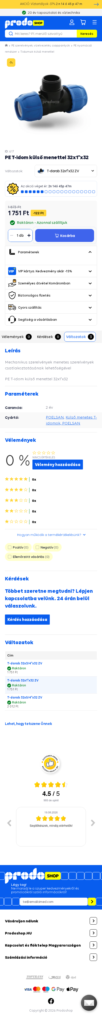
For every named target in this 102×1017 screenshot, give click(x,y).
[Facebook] (51, 1001)
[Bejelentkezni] (72, 22)
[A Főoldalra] (24, 23)
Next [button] (93, 822)
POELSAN (55, 417)
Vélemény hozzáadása (57, 464)
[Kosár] (83, 22)
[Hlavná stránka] (6, 45)
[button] (90, 252)
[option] (51, 827)
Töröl (72, 33)
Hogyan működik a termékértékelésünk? (49, 535)
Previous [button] (9, 822)
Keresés (86, 34)
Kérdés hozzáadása (27, 619)
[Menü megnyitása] (95, 22)
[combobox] (66, 171)
